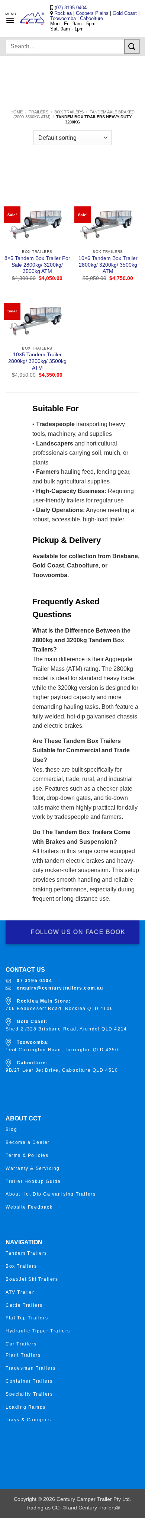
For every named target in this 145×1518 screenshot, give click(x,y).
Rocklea (63, 13)
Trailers (38, 112)
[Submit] (132, 46)
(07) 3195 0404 (70, 7)
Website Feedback (29, 1207)
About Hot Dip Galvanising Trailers (51, 1194)
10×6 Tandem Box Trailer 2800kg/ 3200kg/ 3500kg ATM (108, 264)
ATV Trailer (20, 1292)
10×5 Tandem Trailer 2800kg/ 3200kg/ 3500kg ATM (37, 361)
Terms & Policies (27, 1155)
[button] (10, 20)
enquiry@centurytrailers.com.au (60, 988)
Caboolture (91, 18)
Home (16, 112)
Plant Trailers (23, 1355)
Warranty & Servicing (33, 1168)
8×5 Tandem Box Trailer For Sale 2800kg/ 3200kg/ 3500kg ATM (37, 264)
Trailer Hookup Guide (33, 1181)
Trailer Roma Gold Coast (32, 1444)
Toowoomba (63, 18)
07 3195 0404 (34, 980)
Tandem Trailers (26, 1253)
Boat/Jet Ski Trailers (32, 1279)
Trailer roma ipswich (26, 1479)
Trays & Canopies (28, 1419)
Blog (11, 1129)
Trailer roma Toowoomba (32, 1466)
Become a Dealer (28, 1142)
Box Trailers (69, 112)
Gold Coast (125, 13)
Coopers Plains (92, 13)
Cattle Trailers (24, 1305)
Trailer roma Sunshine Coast (37, 1458)
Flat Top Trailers (27, 1318)
